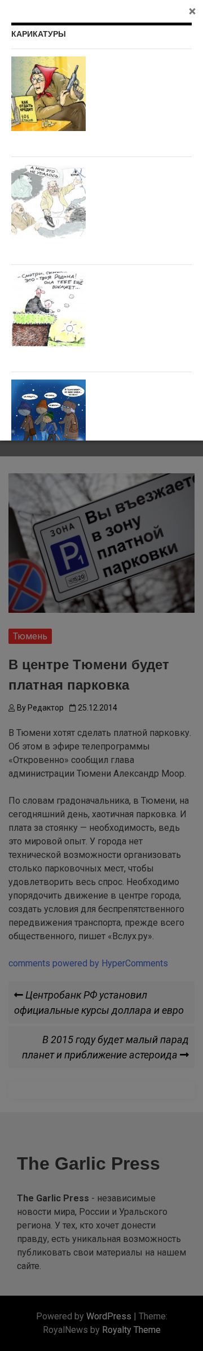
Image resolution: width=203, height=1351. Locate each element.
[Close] (192, 11)
